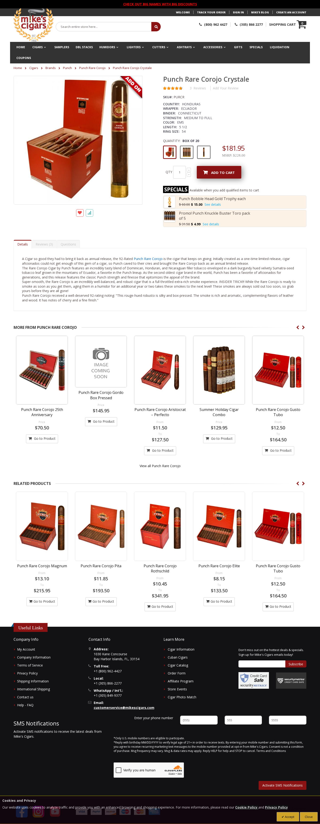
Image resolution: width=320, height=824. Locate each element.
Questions (68, 244)
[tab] (23, 244)
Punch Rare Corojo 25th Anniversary (42, 412)
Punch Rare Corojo (92, 68)
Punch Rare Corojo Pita (101, 565)
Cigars (33, 68)
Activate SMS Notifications (282, 785)
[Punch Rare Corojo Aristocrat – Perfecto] (160, 370)
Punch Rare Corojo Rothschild (160, 568)
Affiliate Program (180, 681)
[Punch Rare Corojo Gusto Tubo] (278, 370)
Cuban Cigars (178, 657)
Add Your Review (225, 88)
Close (309, 817)
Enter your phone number (153, 718)
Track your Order (211, 12)
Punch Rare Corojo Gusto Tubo (278, 412)
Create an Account (291, 12)
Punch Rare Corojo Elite (219, 565)
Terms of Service (30, 665)
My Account (26, 649)
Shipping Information (33, 681)
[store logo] (33, 25)
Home (18, 68)
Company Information (34, 657)
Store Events (177, 689)
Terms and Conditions (271, 751)
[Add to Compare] (89, 213)
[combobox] (104, 26)
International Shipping (33, 689)
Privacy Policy (27, 673)
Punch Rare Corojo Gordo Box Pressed (100, 395)
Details (22, 244)
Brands (50, 68)
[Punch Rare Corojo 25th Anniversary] (42, 370)
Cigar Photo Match (182, 697)
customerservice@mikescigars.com (124, 707)
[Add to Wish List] (80, 213)
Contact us (25, 697)
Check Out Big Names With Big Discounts (160, 4)
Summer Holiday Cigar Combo (219, 412)
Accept (289, 817)
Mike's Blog (260, 12)
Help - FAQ (25, 705)
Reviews (44, 244)
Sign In (238, 12)
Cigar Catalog (178, 665)
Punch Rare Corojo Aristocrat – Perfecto (160, 412)
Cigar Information (181, 649)
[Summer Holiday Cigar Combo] (219, 370)
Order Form (177, 673)
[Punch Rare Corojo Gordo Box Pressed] (101, 361)
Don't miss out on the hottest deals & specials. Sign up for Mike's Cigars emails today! (271, 652)
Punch (67, 68)
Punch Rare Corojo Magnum (42, 565)
